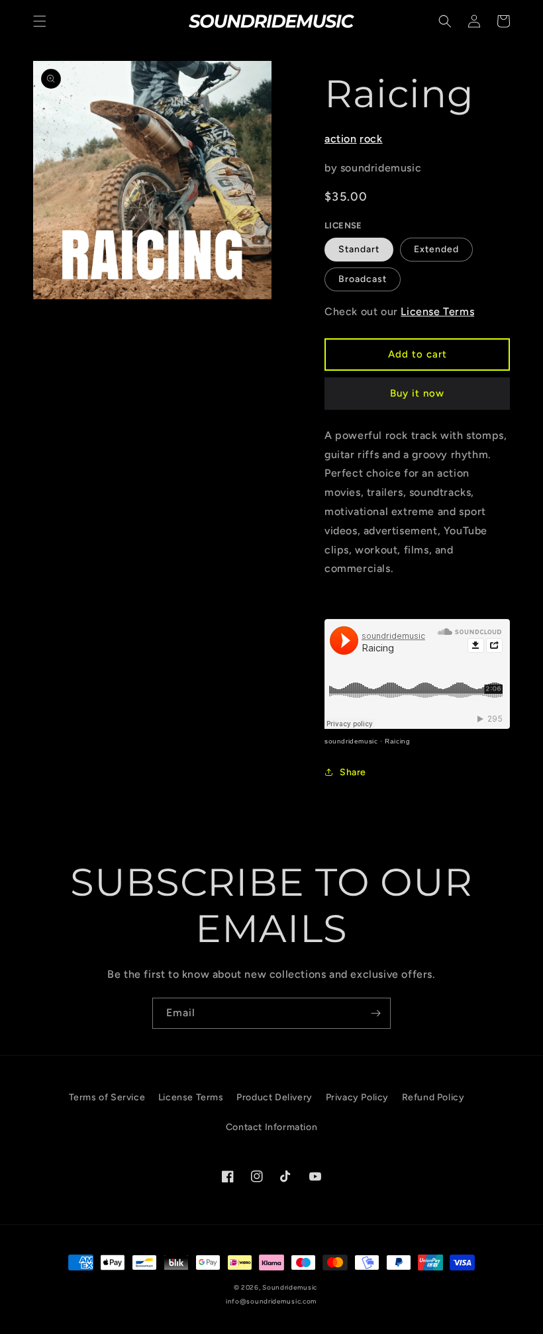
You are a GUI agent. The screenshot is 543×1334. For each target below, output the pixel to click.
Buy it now (417, 393)
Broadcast (362, 279)
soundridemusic (350, 741)
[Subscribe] (375, 1013)
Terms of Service (107, 1097)
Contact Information (271, 1127)
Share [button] (353, 772)
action (340, 138)
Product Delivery (274, 1097)
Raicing (397, 741)
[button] (39, 21)
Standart (358, 249)
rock (371, 138)
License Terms (437, 311)
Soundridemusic (289, 1287)
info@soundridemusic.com (271, 1301)
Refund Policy (433, 1097)
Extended (436, 249)
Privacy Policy (357, 1097)
